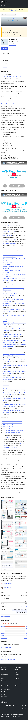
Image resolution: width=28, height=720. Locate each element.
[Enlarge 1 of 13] (11, 501)
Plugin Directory (4, 5)
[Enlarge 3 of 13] (11, 522)
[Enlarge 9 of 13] (25, 517)
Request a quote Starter (9, 231)
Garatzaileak (4, 683)
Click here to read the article (8, 103)
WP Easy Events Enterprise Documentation (12, 430)
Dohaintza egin (19, 683)
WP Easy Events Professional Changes (11, 426)
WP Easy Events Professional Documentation (13, 425)
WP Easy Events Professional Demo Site (12, 423)
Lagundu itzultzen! (14, 10)
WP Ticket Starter (7, 235)
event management (16, 609)
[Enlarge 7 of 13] (11, 562)
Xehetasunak (6, 53)
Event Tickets (23, 609)
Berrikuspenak (6, 56)
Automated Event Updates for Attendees (13, 350)
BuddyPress (4, 696)
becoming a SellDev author (10, 447)
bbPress (4, 694)
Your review (4, 638)
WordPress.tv (5, 685)
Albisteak (3, 669)
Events (16, 680)
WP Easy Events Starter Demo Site (12, 76)
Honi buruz (3, 667)
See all (25, 638)
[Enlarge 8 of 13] (25, 501)
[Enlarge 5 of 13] (11, 542)
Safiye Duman (7, 587)
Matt (3, 692)
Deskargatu (4, 48)
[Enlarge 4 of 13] (11, 532)
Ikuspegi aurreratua (5, 616)
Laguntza (5, 67)
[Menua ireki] (26, 2)
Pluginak (17, 672)
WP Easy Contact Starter (9, 225)
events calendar (20, 612)
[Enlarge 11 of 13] (25, 539)
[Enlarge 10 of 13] (25, 528)
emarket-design (12, 45)
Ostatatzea (4, 672)
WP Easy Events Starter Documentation (12, 421)
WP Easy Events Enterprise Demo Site (11, 428)
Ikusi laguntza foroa (6, 647)
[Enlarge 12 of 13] (25, 550)
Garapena (5, 63)
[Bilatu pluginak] (15, 15)
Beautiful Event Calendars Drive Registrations (14, 389)
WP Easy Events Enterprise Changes (11, 432)
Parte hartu (17, 678)
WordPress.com (5, 689)
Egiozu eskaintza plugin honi (8, 659)
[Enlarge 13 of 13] (25, 560)
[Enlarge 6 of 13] (11, 552)
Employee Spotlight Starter (9, 239)
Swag (17, 685)
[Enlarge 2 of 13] (11, 511)
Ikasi (2, 678)
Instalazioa (5, 60)
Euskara (6, 702)
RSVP (25, 612)
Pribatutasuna (4, 674)
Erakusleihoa (18, 667)
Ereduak (17, 674)
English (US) (24, 606)
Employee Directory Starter (9, 243)
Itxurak (16, 669)
